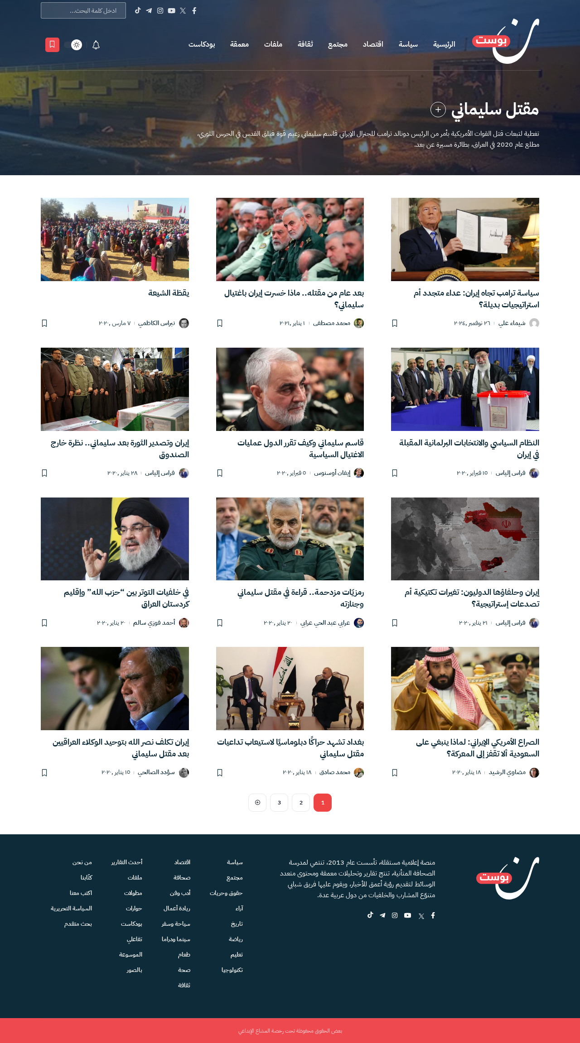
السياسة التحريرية (71, 908)
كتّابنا (86, 877)
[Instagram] (160, 10)
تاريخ (237, 923)
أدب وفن (180, 893)
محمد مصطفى (331, 323)
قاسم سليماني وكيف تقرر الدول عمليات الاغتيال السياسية (300, 448)
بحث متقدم (78, 923)
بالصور (134, 970)
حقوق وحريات (226, 893)
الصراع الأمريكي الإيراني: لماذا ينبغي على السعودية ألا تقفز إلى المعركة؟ (477, 748)
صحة (184, 970)
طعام (184, 954)
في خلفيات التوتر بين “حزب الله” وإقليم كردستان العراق (126, 598)
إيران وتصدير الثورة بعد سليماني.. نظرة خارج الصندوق (120, 448)
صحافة (182, 877)
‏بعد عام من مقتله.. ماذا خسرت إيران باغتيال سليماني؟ (294, 299)
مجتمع (338, 44)
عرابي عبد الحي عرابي (325, 623)
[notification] (96, 44)
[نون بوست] (505, 45)
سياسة (408, 44)
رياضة (236, 939)
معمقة (239, 44)
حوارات (134, 908)
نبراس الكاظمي (156, 323)
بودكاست (201, 44)
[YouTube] (171, 10)
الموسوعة (130, 954)
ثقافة (305, 44)
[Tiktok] (137, 10)
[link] (438, 109)
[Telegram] (149, 10)
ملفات (273, 44)
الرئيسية (444, 44)
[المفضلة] (52, 45)
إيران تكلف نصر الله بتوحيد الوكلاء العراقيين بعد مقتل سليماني (121, 748)
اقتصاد (373, 44)
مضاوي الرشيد (507, 772)
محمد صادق (334, 772)
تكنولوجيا (232, 970)
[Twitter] (182, 10)
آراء (239, 908)
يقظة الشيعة (168, 293)
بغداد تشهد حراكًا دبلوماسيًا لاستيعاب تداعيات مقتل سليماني (290, 748)
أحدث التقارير (126, 862)
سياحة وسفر (176, 923)
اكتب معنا (81, 893)
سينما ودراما (176, 939)
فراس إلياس (511, 473)
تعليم (237, 954)
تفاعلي (134, 939)
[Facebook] (194, 10)
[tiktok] (370, 916)
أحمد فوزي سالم (154, 623)
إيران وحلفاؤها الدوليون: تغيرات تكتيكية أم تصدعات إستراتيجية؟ (472, 598)
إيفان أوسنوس (332, 473)
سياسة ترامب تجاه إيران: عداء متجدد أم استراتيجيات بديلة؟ (476, 299)
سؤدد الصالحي (156, 772)
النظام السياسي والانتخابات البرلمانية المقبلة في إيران (469, 448)
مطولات (133, 893)
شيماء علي (512, 323)
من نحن (82, 862)
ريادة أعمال (177, 908)
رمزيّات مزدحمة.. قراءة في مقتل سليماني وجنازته (300, 598)
